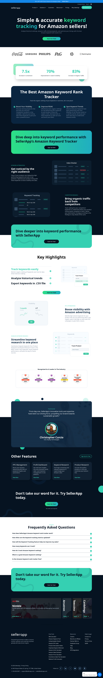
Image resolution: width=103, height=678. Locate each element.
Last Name (54, 330)
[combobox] (54, 338)
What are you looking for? (30, 342)
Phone (53, 336)
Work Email (27, 336)
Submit (51, 349)
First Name (27, 330)
